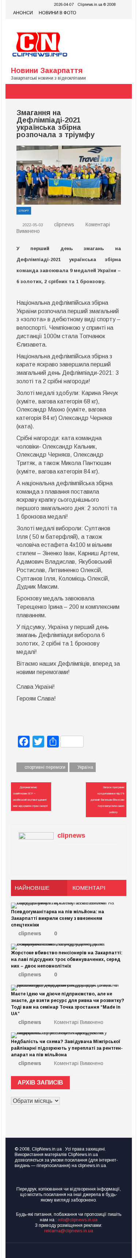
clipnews (64, 224)
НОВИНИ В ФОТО (57, 12)
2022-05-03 (32, 225)
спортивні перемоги (44, 767)
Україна (85, 767)
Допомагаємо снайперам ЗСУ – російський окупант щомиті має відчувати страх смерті (30, 797)
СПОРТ (24, 210)
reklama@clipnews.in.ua (68, 1230)
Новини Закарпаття (47, 70)
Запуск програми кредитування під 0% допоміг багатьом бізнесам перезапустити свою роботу (107, 800)
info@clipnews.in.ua (78, 1219)
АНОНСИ (23, 12)
